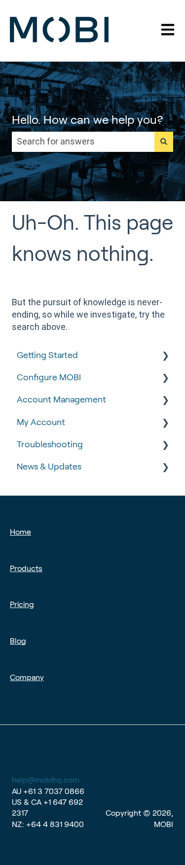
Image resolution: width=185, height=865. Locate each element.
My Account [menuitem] (41, 422)
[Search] (163, 142)
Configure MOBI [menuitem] (49, 377)
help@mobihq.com (45, 780)
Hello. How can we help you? (87, 119)
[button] (165, 355)
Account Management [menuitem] (61, 399)
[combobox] (83, 142)
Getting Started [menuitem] (47, 355)
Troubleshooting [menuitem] (50, 444)
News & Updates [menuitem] (49, 466)
